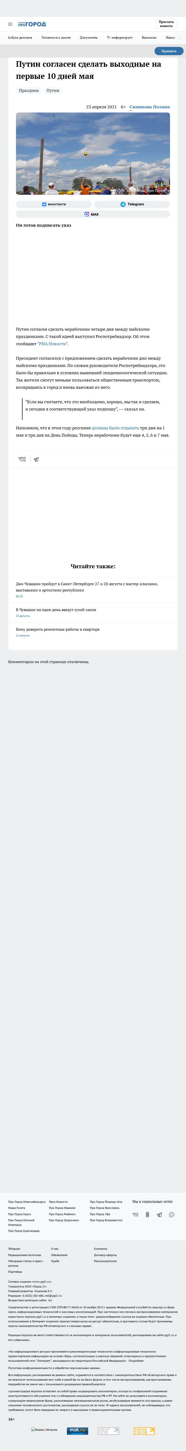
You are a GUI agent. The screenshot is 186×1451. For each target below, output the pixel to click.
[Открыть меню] (10, 24)
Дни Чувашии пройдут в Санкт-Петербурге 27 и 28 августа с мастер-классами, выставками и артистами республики (87, 589)
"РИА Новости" (52, 343)
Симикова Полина (150, 107)
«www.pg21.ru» (42, 1281)
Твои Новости (58, 1202)
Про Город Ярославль (104, 1208)
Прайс (55, 1261)
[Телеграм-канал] (132, 204)
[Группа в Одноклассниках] (147, 1214)
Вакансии (149, 37)
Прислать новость (166, 24)
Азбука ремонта (20, 37)
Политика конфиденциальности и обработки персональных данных (54, 1368)
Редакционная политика (24, 1255)
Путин (52, 90)
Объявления (59, 1255)
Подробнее (136, 1360)
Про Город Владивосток (106, 1220)
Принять (169, 51)
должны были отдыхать (115, 428)
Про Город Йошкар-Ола (106, 1202)
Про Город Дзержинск (64, 1220)
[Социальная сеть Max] (93, 214)
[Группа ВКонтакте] (54, 204)
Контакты (100, 1248)
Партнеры (15, 1271)
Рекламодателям (105, 1261)
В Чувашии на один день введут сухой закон (56, 612)
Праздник (29, 90)
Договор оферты (105, 1255)
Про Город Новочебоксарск (27, 1202)
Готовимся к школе (56, 37)
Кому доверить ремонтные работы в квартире (58, 632)
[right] (180, 38)
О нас (55, 1248)
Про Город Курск (19, 1214)
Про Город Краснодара (23, 1231)
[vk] (22, 459)
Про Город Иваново (62, 1208)
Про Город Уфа (100, 1214)
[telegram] (38, 459)
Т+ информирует (120, 37)
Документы (89, 37)
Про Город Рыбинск (62, 1214)
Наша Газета (16, 1208)
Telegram (14, 1248)
